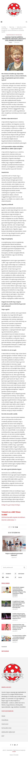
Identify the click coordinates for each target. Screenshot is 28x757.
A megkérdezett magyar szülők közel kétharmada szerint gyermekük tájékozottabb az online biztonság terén (18, 604)
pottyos (10, 42)
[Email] (14, 745)
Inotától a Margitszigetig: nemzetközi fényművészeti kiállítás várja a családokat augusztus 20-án (19, 616)
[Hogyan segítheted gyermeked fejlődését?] (14, 543)
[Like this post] (10, 527)
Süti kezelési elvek (6, 728)
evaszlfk (14, 751)
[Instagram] (12, 745)
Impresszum (5, 724)
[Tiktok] (17, 745)
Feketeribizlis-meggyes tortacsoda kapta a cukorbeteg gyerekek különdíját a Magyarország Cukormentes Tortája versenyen (19, 591)
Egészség (11, 27)
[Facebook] (10, 745)
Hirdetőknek (5, 720)
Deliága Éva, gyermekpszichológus (11, 505)
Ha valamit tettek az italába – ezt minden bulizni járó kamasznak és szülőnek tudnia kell (19, 638)
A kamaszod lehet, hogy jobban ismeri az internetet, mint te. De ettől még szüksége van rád (19, 627)
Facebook (4, 646)
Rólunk (3, 716)
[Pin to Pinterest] (15, 527)
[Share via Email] (17, 527)
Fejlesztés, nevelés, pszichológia (14, 34)
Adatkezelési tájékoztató (8, 732)
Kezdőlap (4, 27)
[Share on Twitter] (13, 527)
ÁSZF (3, 736)
